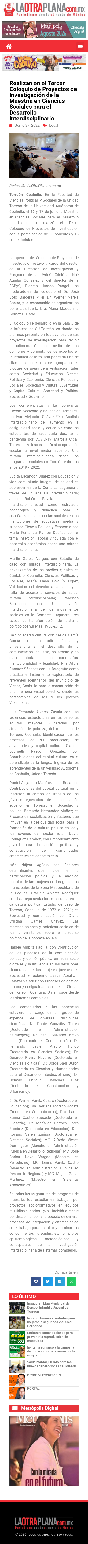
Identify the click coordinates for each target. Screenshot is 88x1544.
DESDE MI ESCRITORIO (44, 1375)
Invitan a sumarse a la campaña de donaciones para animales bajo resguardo (52, 1351)
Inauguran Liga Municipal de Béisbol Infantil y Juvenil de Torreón (48, 1307)
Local (53, 125)
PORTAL (33, 1388)
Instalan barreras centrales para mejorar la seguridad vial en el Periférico (51, 1322)
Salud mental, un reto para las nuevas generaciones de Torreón (51, 1364)
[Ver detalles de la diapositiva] (44, 29)
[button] (80, 46)
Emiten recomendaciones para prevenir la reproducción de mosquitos (50, 1337)
